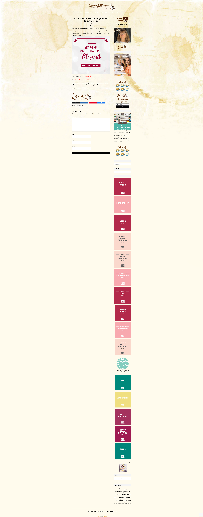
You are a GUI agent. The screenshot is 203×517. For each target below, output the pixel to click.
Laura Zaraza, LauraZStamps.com (101, 6)
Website (73, 146)
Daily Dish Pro (96, 511)
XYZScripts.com (105, 516)
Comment (74, 117)
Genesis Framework (105, 511)
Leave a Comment (95, 23)
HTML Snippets (98, 516)
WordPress (111, 511)
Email (73, 140)
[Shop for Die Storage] (122, 113)
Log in (116, 511)
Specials (81, 105)
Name (73, 134)
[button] (123, 12)
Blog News (78, 105)
